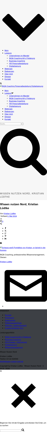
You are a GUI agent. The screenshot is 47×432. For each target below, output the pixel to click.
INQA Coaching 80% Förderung (22, 58)
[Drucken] (1, 243)
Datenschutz (10, 320)
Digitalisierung (15, 66)
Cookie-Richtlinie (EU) (14, 328)
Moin (7, 50)
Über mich (9, 74)
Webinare (8, 68)
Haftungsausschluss (13, 323)
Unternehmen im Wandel (19, 55)
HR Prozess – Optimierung (16, 342)
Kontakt (8, 79)
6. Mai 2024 (12, 216)
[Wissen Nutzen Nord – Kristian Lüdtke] (21, 86)
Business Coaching (17, 61)
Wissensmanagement (14, 347)
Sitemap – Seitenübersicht (15, 325)
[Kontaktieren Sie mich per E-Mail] (26, 306)
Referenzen (9, 71)
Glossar (8, 76)
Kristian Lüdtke (10, 213)
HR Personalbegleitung (18, 63)
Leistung (8, 53)
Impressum (9, 317)
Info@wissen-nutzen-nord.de (11, 361)
